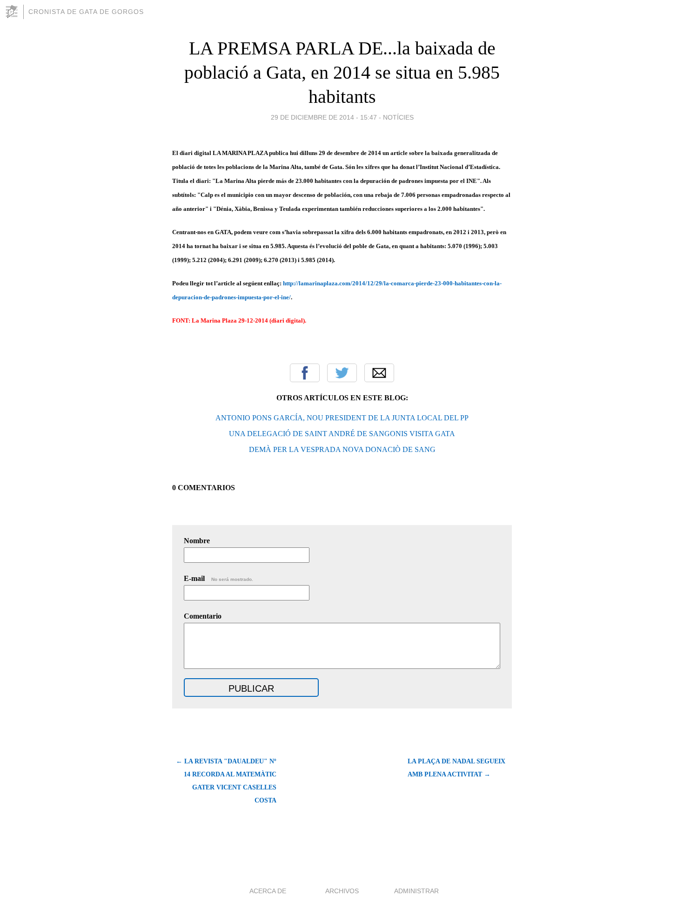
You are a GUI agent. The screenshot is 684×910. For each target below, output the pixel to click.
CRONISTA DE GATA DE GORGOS (86, 11)
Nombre (197, 541)
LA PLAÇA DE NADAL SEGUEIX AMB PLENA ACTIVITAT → (456, 768)
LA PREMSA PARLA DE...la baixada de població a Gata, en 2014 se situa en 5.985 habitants (342, 72)
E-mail (218, 578)
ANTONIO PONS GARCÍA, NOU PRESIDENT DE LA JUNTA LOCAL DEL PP (342, 418)
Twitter (342, 373)
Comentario (202, 616)
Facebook (305, 373)
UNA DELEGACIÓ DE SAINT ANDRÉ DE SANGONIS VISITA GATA (342, 434)
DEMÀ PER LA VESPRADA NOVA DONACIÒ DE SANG (342, 449)
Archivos (342, 891)
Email (379, 373)
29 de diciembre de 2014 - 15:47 (324, 117)
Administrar (416, 891)
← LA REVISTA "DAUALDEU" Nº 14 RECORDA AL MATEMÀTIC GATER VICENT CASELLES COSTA (226, 781)
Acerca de (267, 891)
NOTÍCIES (398, 117)
